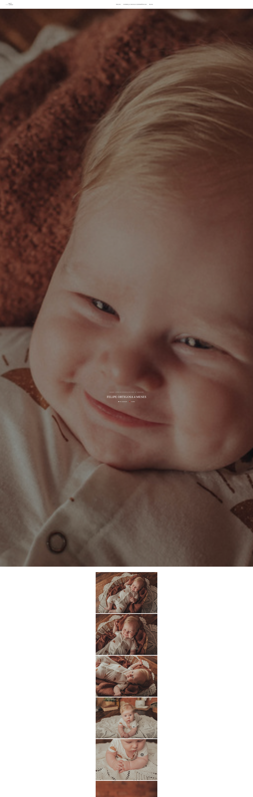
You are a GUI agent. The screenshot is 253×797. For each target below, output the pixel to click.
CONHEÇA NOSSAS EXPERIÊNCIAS (135, 4)
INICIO (118, 4)
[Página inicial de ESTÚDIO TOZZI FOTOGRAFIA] (13, 4)
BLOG (151, 4)
